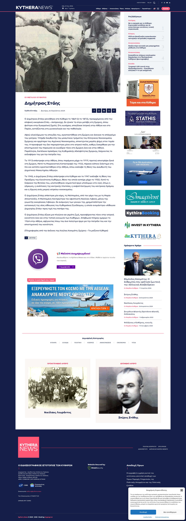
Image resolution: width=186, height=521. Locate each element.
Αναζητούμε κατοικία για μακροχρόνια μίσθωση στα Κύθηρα (143, 47)
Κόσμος (131, 33)
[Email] (109, 110)
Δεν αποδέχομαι (170, 512)
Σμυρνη (32, 238)
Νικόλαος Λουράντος (133, 303)
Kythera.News (23, 517)
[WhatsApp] (99, 110)
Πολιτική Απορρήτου (162, 517)
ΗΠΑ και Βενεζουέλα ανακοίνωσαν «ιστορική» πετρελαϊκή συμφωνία (142, 37)
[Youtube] (167, 3)
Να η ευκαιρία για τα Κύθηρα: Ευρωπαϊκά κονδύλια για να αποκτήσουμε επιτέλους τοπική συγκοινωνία (141, 26)
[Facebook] (162, 3)
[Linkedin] (169, 3)
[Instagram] (164, 3)
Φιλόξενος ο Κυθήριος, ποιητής (138, 322)
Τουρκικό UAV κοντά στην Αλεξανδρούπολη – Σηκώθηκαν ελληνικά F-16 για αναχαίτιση (141, 68)
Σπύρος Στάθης (131, 294)
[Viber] (114, 110)
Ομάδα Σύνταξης (31, 110)
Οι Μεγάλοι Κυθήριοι (131, 288)
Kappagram (49, 517)
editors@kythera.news (34, 491)
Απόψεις (131, 20)
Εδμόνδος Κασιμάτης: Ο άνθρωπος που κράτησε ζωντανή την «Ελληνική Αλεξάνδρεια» (142, 282)
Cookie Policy (147, 517)
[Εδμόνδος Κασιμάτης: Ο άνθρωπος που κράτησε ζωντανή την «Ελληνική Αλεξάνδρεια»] (142, 262)
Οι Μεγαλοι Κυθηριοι (35, 97)
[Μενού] (158, 8)
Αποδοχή (143, 512)
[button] (182, 490)
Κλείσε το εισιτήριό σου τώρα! (41, 280)
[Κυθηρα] (38, 7)
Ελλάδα (131, 63)
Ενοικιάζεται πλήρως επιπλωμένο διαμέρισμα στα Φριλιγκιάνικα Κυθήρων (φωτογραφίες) (141, 57)
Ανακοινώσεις (134, 43)
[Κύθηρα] (28, 447)
